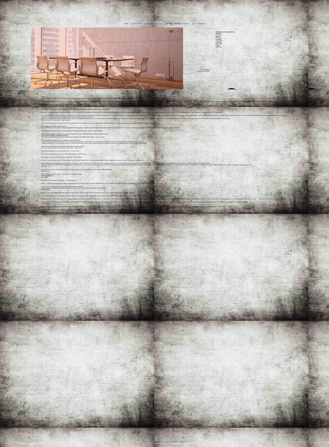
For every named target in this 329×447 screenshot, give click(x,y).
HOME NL (201, 23)
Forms (194, 23)
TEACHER (168, 23)
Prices (161, 23)
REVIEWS (177, 23)
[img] (107, 58)
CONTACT (186, 23)
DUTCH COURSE (136, 23)
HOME (126, 23)
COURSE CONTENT (150, 23)
